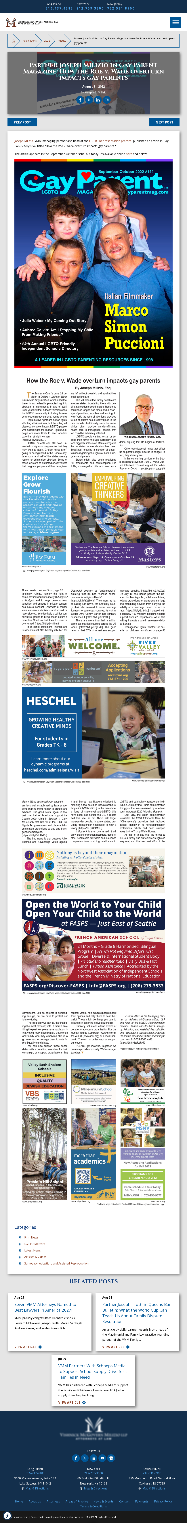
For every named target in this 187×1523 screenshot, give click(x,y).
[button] (7, 1515)
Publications (29, 40)
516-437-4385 (35, 1473)
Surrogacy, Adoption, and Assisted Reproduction (56, 1263)
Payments (141, 1501)
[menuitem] (19, 1501)
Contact (124, 1501)
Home (19, 1501)
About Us (35, 1501)
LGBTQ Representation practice (110, 141)
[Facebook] (76, 1458)
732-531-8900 (152, 1473)
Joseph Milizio (23, 141)
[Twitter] (85, 1458)
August (62, 40)
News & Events (104, 1501)
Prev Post (22, 122)
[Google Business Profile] (111, 1458)
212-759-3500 (93, 1473)
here (129, 154)
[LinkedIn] (93, 1458)
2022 (47, 40)
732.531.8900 (121, 8)
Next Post (164, 122)
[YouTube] (102, 1458)
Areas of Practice (77, 1501)
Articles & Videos (35, 1257)
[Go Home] (13, 41)
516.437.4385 (59, 8)
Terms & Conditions (93, 1506)
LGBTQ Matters (34, 1244)
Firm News (31, 1237)
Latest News (32, 1250)
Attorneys (53, 1501)
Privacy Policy (163, 1501)
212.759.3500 (90, 8)
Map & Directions (37, 1488)
